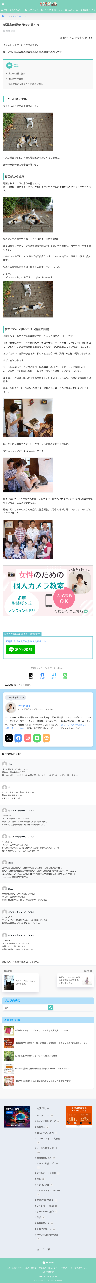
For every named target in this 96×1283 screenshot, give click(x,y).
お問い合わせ (48, 1272)
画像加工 (42, 1127)
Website (46, 743)
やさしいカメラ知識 (48, 1173)
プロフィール (72, 10)
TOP (5, 10)
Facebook (18, 743)
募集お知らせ (45, 1223)
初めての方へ (16, 10)
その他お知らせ (46, 1229)
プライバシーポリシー (47, 1277)
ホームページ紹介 (46, 1211)
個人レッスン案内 (46, 1133)
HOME (49, 1262)
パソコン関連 (44, 1185)
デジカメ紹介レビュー (47, 1165)
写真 (40, 1179)
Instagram (28, 743)
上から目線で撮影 (17, 73)
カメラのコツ (32, 10)
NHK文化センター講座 (47, 1237)
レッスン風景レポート (47, 1150)
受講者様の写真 (46, 1158)
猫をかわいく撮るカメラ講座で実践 (25, 84)
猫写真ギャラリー (82, 1268)
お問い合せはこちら (14, 728)
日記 (40, 1217)
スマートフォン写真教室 (48, 1140)
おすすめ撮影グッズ (48, 1121)
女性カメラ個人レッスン (52, 10)
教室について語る (46, 1200)
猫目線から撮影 (15, 79)
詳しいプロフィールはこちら (75, 725)
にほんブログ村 (42, 1249)
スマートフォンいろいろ (48, 1192)
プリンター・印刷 (47, 1206)
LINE (37, 743)
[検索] (50, 1007)
